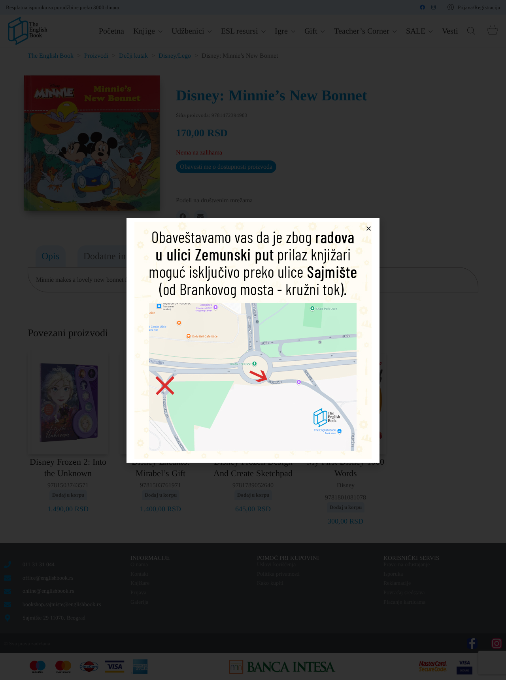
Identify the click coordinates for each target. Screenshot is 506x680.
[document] (253, 340)
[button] (369, 229)
